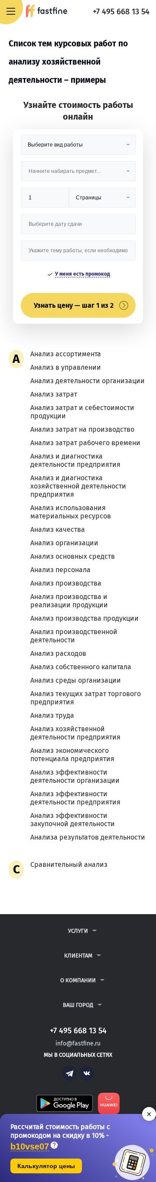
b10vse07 (29, 1146)
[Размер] (45, 201)
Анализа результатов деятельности (87, 837)
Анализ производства (65, 583)
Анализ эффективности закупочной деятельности (72, 819)
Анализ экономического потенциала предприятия (72, 754)
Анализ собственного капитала (80, 667)
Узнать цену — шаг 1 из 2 (74, 305)
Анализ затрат (53, 394)
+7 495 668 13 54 (121, 11)
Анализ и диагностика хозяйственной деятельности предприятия (78, 486)
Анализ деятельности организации (87, 381)
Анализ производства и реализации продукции (69, 601)
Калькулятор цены (46, 1165)
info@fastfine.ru (78, 1043)
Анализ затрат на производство (82, 429)
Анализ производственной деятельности (73, 636)
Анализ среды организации (75, 680)
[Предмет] (78, 174)
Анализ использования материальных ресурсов (70, 512)
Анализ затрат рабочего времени (85, 443)
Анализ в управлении (65, 367)
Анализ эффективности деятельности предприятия (75, 798)
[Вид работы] (78, 148)
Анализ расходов (58, 653)
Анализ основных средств (72, 556)
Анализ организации (64, 543)
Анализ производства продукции (84, 618)
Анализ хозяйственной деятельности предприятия (75, 733)
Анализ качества (57, 529)
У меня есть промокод (82, 274)
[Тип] (102, 201)
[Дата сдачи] (78, 227)
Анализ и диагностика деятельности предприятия (75, 460)
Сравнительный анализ (68, 864)
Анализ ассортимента (65, 354)
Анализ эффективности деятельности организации (75, 776)
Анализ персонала (60, 570)
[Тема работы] (78, 254)
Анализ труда (52, 715)
